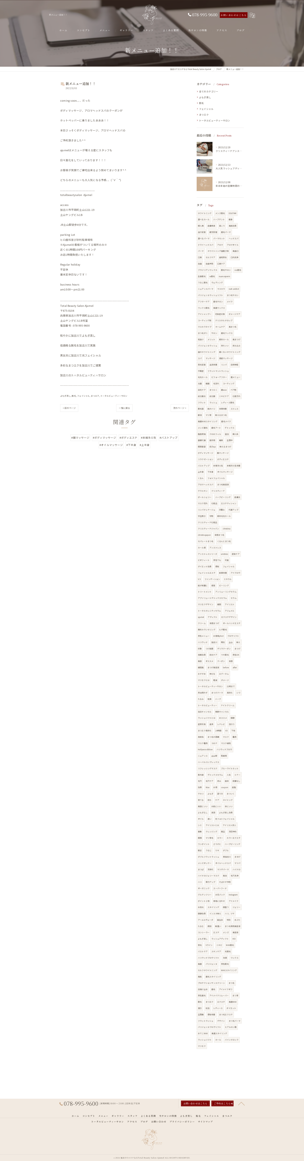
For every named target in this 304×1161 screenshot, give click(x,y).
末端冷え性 (218, 465)
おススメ (223, 717)
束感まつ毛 (219, 534)
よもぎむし (203, 812)
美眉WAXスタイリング (207, 421)
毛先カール (203, 377)
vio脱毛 (237, 270)
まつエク (95, 395)
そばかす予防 (225, 882)
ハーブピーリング (223, 497)
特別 (229, 919)
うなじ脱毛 (203, 282)
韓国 (219, 604)
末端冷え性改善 (233, 465)
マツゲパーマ (223, 869)
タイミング (228, 800)
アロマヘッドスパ (205, 484)
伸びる (212, 673)
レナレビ (221, 724)
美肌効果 (233, 225)
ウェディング (217, 282)
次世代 (210, 869)
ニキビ (219, 945)
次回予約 (233, 831)
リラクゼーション (205, 459)
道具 (211, 724)
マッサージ (210, 358)
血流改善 (213, 364)
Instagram (233, 894)
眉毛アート (216, 427)
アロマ (220, 244)
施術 (227, 781)
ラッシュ (213, 402)
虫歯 (200, 263)
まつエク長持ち (204, 730)
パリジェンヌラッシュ (207, 345)
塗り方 (220, 793)
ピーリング (224, 585)
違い (209, 818)
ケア (217, 800)
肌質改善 (223, 572)
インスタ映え (215, 913)
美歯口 (235, 251)
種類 (200, 837)
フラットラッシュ (205, 1020)
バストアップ (203, 465)
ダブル (226, 850)
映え (238, 642)
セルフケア (210, 257)
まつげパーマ (217, 692)
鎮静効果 (202, 913)
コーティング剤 (204, 320)
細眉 (207, 383)
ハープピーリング (232, 844)
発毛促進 (202, 364)
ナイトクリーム (227, 705)
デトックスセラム (215, 774)
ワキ (217, 850)
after (235, 667)
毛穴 (200, 781)
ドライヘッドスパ (205, 244)
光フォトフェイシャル (224, 818)
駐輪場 (224, 755)
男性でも (217, 560)
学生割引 (202, 516)
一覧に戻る (124, 408)
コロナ (214, 743)
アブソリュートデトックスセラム (212, 598)
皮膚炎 (237, 497)
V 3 (199, 579)
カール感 (202, 547)
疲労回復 (213, 232)
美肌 (200, 976)
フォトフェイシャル (216, 478)
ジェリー (236, 907)
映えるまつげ (225, 446)
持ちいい (225, 345)
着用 (234, 736)
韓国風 (201, 667)
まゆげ (237, 856)
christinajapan (204, 534)
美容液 (235, 932)
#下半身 (131, 445)
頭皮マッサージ (226, 358)
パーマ (201, 251)
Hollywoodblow (205, 749)
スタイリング (213, 907)
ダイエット (231, 1008)
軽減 (215, 680)
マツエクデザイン (205, 604)
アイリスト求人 (229, 825)
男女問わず (203, 692)
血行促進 (202, 232)
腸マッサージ (223, 453)
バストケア (203, 951)
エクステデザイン (229, 617)
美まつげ (236, 339)
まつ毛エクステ (226, 1014)
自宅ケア (202, 389)
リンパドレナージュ (206, 509)
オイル (201, 818)
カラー (220, 837)
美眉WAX (233, 1001)
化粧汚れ (236, 396)
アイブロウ (235, 572)
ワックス (234, 957)
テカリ (201, 793)
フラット (202, 402)
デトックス (229, 427)
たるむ (201, 926)
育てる (201, 800)
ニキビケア (224, 396)
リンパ (224, 364)
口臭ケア (221, 263)
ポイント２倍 (203, 901)
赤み (219, 781)
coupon (224, 787)
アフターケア (203, 301)
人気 (229, 774)
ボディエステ (223, 459)
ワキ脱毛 (225, 654)
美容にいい (203, 806)
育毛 (200, 945)
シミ (200, 825)
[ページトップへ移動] (241, 1103)
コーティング (228, 383)
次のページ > (179, 408)
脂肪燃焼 (202, 434)
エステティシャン (228, 503)
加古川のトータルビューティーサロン (83, 375)
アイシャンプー (204, 314)
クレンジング (211, 831)
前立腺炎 (202, 396)
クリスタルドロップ (224, 320)
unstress (224, 554)
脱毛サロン (226, 270)
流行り (232, 724)
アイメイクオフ (225, 989)
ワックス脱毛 (203, 307)
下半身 (210, 471)
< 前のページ (69, 408)
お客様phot (218, 635)
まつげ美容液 (213, 667)
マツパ (237, 863)
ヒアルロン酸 (231, 1027)
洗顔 (225, 957)
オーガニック (203, 888)
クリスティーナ (218, 490)
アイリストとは (212, 825)
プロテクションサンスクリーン (211, 983)
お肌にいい (216, 806)
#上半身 (144, 445)
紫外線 (201, 774)
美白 (225, 875)
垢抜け (201, 339)
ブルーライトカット (229, 768)
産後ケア (236, 554)
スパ (200, 358)
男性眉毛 (202, 995)
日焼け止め (203, 989)
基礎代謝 (202, 440)
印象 (200, 648)
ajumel (201, 617)
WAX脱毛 (230, 945)
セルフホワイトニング (207, 970)
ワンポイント (203, 844)
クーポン (221, 661)
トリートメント (204, 591)
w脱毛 (212, 276)
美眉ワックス (219, 307)
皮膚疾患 (211, 225)
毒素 (221, 440)
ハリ (200, 882)
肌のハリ (211, 408)
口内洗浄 (234, 257)
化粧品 (214, 503)
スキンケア (216, 951)
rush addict (234, 288)
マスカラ (221, 288)
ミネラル (228, 579)
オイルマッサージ (225, 471)
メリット (211, 339)
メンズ (226, 932)
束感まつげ (214, 623)
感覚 (213, 585)
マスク (226, 736)
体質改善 (223, 408)
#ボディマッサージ (104, 437)
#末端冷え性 (148, 437)
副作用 (212, 440)
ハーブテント (219, 219)
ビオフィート (203, 560)
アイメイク (233, 901)
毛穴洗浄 (234, 875)
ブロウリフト (233, 635)
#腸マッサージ (80, 437)
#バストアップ (168, 437)
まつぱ (201, 869)
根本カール (224, 339)
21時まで (231, 686)
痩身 (230, 219)
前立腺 (212, 396)
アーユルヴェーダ (205, 919)
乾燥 (209, 699)
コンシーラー (203, 932)
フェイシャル (83, 395)
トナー (237, 774)
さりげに (217, 844)
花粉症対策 (220, 314)
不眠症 (201, 371)
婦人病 (201, 225)
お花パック (220, 894)
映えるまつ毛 (221, 415)
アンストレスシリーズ (207, 554)
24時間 (218, 730)
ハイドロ (236, 869)
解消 (200, 415)
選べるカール (203, 219)
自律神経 (234, 364)
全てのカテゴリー (208, 91)
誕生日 (220, 919)
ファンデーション (212, 579)
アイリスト (229, 604)
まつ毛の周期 (213, 736)
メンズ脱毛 (220, 213)
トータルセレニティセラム (209, 610)
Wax (208, 787)
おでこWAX (203, 1033)
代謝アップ (233, 509)
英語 (213, 812)
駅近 (200, 850)
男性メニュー (203, 635)
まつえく (213, 389)
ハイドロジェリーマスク (208, 875)
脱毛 (74, 395)
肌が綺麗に (203, 585)
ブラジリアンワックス (207, 270)
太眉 (200, 383)
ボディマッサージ (205, 453)
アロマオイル (232, 244)
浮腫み (222, 509)
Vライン (209, 945)
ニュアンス (203, 755)
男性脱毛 (225, 964)
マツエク (202, 1046)
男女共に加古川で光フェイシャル (80, 355)
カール (218, 1039)
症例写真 (202, 724)
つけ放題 (209, 648)
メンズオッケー (204, 863)
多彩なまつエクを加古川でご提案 (80, 365)
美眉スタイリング (219, 1033)
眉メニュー (235, 377)
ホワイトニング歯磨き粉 (218, 251)
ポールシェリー (204, 497)
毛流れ (216, 383)
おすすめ (202, 673)
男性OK (236, 654)
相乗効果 (202, 654)
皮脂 (234, 787)
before (226, 667)
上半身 (201, 471)
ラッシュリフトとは (206, 717)
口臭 (200, 257)
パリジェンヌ (211, 964)
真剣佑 (201, 736)
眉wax (224, 389)
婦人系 (235, 434)
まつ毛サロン (232, 295)
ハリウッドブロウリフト (208, 957)
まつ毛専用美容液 (232, 926)
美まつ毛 (233, 326)
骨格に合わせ (219, 901)
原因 (209, 926)
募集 (200, 831)
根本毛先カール (224, 516)
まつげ (237, 648)
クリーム (202, 623)
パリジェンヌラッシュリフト (210, 295)
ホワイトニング (204, 213)
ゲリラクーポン (224, 648)
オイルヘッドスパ (223, 863)
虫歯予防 (209, 263)
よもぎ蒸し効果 (226, 812)
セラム (234, 598)
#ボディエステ (128, 437)
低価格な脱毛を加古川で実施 (78, 345)
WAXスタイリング (229, 970)
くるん (201, 478)
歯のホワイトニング (206, 352)
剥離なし (236, 781)
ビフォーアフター (219, 377)
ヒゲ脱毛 (223, 629)
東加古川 (227, 856)
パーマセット (219, 238)
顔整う (226, 907)
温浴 (227, 434)
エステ (216, 932)
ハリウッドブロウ (224, 749)
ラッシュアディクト (220, 938)
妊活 (207, 1008)
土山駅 (214, 755)
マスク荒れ (203, 503)
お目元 (201, 907)
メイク (230, 301)
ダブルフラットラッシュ (208, 856)
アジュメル (229, 610)
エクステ (221, 1001)
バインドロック (231, 1039)
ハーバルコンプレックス (208, 762)
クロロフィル (215, 434)
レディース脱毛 (227, 402)
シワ (238, 692)
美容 (200, 661)
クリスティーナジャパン (208, 528)
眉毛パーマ (226, 232)
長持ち (230, 692)
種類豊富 (202, 446)
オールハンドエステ (231, 623)
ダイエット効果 (204, 566)
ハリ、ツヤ (229, 913)
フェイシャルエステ (206, 572)
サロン (214, 333)
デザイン (221, 1020)
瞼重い (218, 926)
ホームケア (220, 326)
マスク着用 (203, 743)
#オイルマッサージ (111, 445)
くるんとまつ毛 (224, 541)
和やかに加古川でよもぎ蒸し (78, 335)
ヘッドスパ (233, 238)
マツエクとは (203, 680)
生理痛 (201, 1014)
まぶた (237, 919)
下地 (233, 730)
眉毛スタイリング (213, 976)
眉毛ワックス (227, 333)
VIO (234, 938)
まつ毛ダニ (203, 333)
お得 (215, 787)
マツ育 (209, 415)
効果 (200, 787)
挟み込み (236, 345)
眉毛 (213, 989)
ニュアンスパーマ (205, 288)
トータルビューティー (207, 705)
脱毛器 (201, 408)
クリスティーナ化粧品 (207, 522)
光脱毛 (228, 951)
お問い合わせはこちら (234, 15)
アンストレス (215, 547)
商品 (223, 831)
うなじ (209, 850)
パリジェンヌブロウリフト (209, 1027)
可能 (227, 560)
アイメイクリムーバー (219, 995)
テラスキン (203, 490)
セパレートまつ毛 (205, 541)
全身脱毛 (202, 276)
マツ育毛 (209, 837)
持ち (209, 800)
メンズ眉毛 (203, 427)
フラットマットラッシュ (218, 371)
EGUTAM (232, 213)
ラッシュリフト (204, 1039)
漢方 (200, 1008)
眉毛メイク (226, 421)
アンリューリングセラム (226, 591)
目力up (212, 446)
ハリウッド (203, 642)
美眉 (200, 964)
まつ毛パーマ (234, 1020)
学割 (211, 516)
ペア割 (233, 389)
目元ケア (213, 654)
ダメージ (225, 680)
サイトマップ (205, 1121)
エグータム (224, 673)
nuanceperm (224, 276)
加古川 (214, 642)
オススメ (209, 661)
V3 (226, 730)
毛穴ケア (209, 781)
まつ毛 (231, 983)
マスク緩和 (226, 743)
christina (226, 528)
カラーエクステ (233, 837)
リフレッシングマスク (207, 768)
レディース (218, 1008)
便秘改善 (211, 1014)
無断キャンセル (222, 711)
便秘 (217, 566)
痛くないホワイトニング (229, 352)
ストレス (234, 408)
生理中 (230, 440)
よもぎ (210, 793)
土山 (231, 642)
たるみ (201, 699)
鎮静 (232, 717)
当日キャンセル (204, 711)
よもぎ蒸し (65, 395)
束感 (231, 661)
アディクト (212, 617)
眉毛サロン (218, 301)
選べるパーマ (203, 238)
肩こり (222, 225)
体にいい (229, 806)
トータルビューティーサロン (113, 395)
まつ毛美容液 (223, 484)
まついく (230, 793)
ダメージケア (234, 314)
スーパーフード (220, 888)
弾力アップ (210, 882)
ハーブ (218, 699)
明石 (223, 642)
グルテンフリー (204, 894)
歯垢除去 (223, 257)
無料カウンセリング (206, 629)
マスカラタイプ (204, 326)
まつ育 (235, 995)
